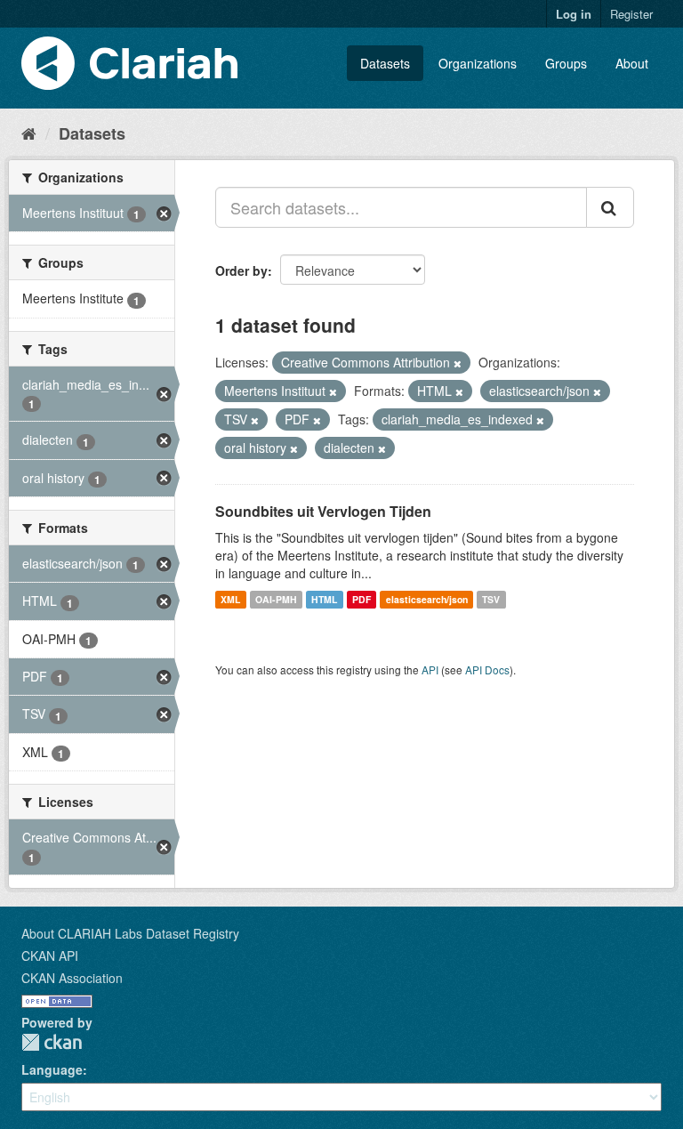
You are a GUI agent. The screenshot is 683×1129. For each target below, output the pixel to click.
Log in (573, 13)
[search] (610, 207)
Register (631, 13)
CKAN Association (72, 978)
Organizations (477, 63)
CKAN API (49, 955)
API (430, 669)
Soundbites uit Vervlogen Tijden (323, 511)
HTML (324, 599)
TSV (491, 599)
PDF (361, 599)
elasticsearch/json (427, 599)
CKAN (51, 1042)
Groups (566, 63)
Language (52, 1069)
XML (230, 599)
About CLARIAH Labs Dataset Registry (130, 933)
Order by (241, 270)
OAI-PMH (276, 599)
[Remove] (458, 363)
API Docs (487, 669)
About (631, 63)
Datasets (385, 63)
